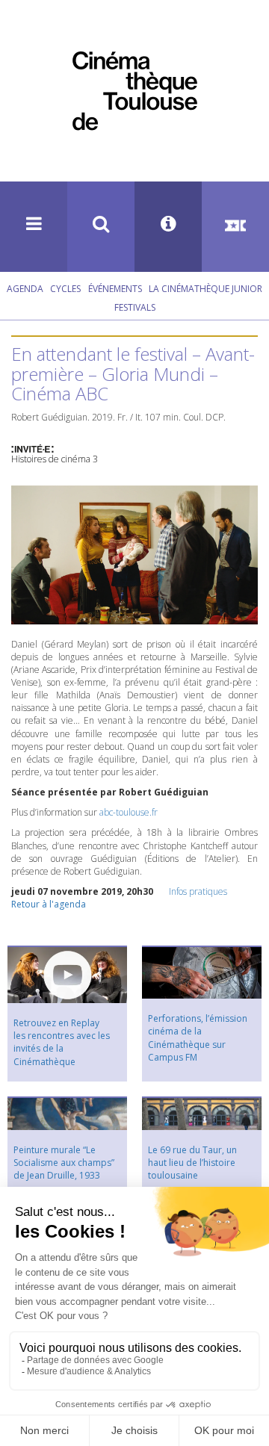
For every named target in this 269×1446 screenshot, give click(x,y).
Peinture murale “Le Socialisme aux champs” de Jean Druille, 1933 (63, 1163)
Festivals (134, 307)
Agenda (25, 288)
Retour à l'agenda (48, 904)
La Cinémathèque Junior (205, 288)
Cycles (65, 288)
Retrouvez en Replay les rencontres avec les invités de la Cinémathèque (61, 1042)
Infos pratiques (198, 891)
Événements (115, 288)
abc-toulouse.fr (128, 812)
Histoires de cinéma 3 (54, 459)
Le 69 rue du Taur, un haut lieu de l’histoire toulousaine (192, 1163)
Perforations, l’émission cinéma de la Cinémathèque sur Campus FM (197, 1037)
